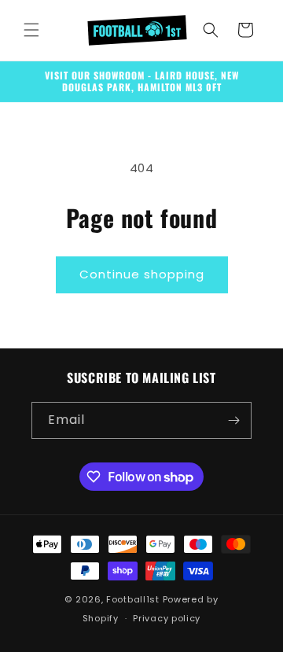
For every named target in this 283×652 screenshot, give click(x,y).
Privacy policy (166, 618)
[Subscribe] (233, 420)
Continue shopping (141, 274)
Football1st (133, 599)
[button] (31, 30)
